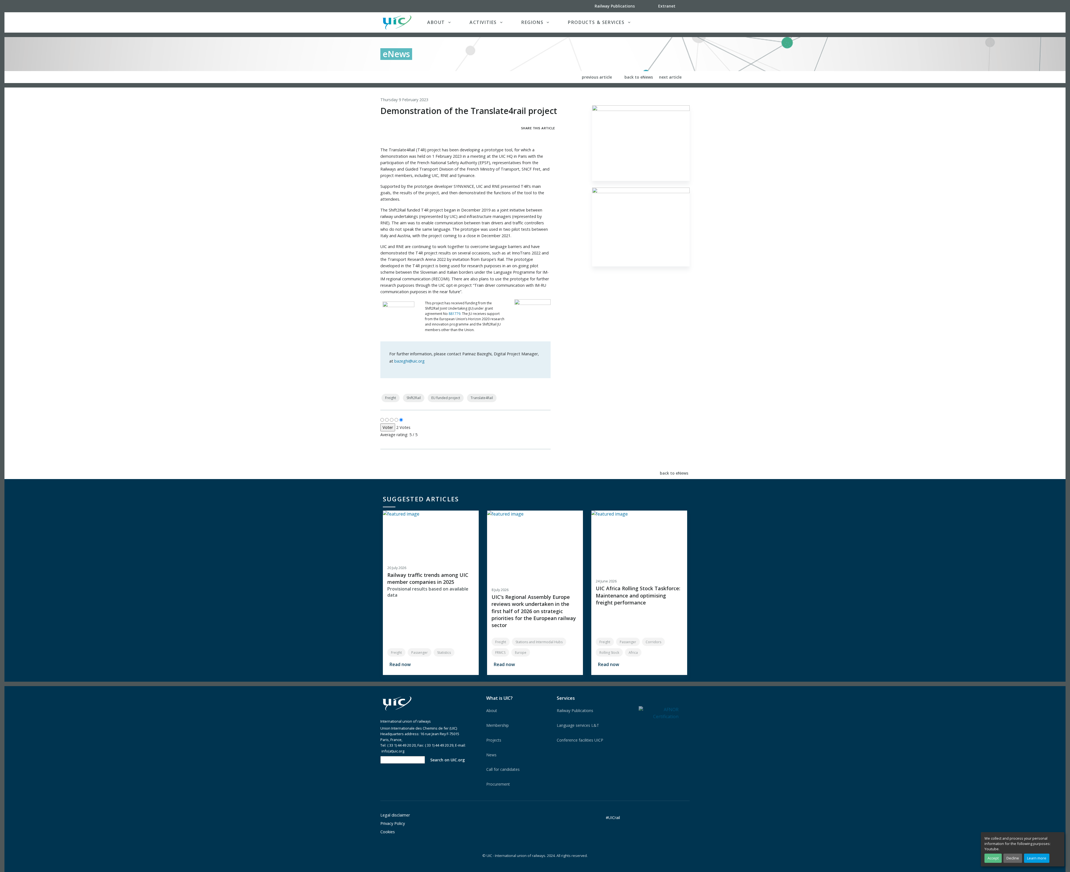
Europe (520, 652)
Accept (993, 858)
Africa (633, 652)
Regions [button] (532, 22)
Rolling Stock (609, 652)
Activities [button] (483, 22)
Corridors (653, 642)
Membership (497, 725)
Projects (493, 740)
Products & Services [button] (596, 22)
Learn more (1036, 858)
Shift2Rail (414, 397)
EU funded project (445, 397)
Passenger (419, 652)
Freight (390, 397)
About (491, 710)
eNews (396, 54)
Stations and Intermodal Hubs (539, 642)
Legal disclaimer (395, 815)
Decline (1012, 858)
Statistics (444, 652)
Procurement (498, 784)
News (491, 754)
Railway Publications (575, 710)
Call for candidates (503, 769)
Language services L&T (578, 725)
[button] (678, 22)
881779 (454, 313)
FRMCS (500, 652)
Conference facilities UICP (580, 740)
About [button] (436, 22)
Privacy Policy (392, 823)
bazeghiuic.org (409, 361)
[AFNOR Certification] (659, 713)
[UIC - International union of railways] (397, 703)
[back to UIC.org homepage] (397, 22)
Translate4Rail (482, 397)
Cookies (387, 831)
